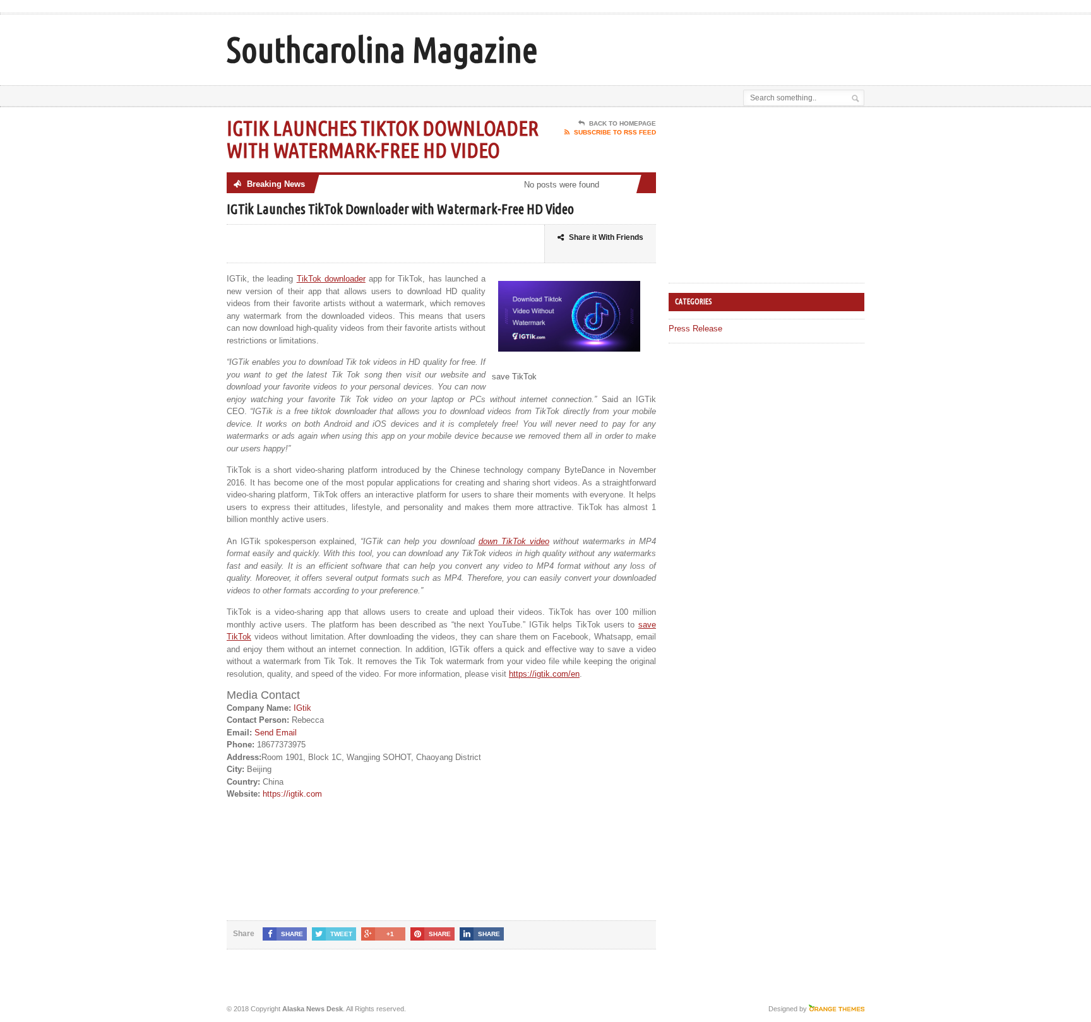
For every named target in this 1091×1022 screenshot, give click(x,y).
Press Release (695, 328)
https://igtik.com (292, 794)
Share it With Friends (606, 237)
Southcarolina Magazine (382, 49)
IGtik (302, 708)
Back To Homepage (622, 123)
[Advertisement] (716, 46)
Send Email (275, 732)
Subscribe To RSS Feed (615, 132)
